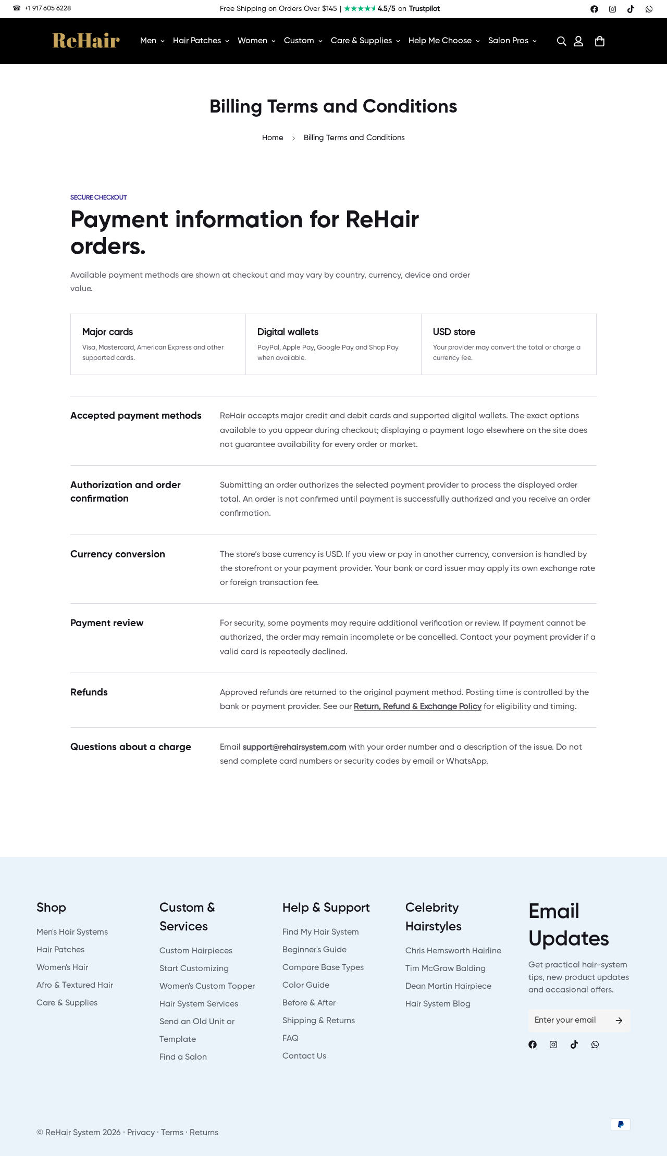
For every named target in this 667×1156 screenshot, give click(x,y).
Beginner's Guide (314, 950)
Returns (204, 1133)
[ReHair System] (86, 41)
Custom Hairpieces (195, 951)
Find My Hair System (320, 932)
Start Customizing (194, 969)
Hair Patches (197, 41)
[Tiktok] (630, 9)
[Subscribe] (619, 1020)
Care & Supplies (361, 41)
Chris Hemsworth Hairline (453, 951)
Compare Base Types (323, 968)
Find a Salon (183, 1057)
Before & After (309, 1003)
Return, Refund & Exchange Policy (417, 707)
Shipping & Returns (318, 1021)
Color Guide (305, 985)
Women (252, 41)
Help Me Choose (440, 41)
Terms (172, 1133)
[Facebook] (594, 9)
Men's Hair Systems (72, 932)
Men (148, 41)
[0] (600, 41)
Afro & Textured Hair (74, 985)
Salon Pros (508, 41)
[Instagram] (612, 9)
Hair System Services (198, 1004)
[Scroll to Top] (647, 1099)
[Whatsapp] (649, 9)
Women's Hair (62, 968)
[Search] (558, 41)
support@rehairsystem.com (295, 747)
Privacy (141, 1133)
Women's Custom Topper (207, 987)
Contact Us (304, 1056)
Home (272, 138)
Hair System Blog (438, 1004)
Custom (299, 41)
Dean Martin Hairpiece (448, 987)
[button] (558, 41)
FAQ (290, 1039)
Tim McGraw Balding (445, 969)
